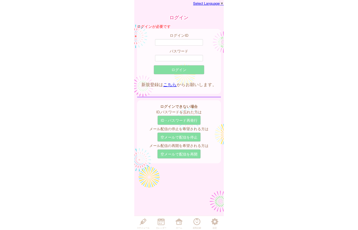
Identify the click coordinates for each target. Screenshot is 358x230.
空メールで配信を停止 (179, 137)
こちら (170, 84)
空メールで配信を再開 (179, 153)
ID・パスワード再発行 (179, 120)
